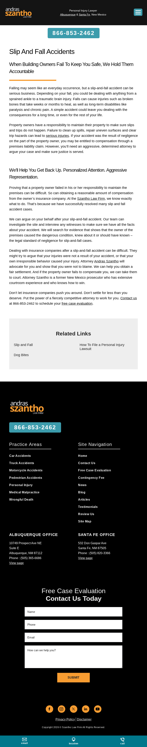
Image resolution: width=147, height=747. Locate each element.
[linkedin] (85, 709)
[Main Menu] (138, 12)
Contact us (128, 298)
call (122, 743)
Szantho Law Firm (91, 199)
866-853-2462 (73, 33)
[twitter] (73, 709)
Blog (81, 492)
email (24, 743)
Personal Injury (21, 485)
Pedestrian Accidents (25, 477)
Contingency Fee (91, 477)
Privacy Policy (65, 719)
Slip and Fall (23, 345)
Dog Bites (21, 355)
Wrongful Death (21, 499)
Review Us (86, 514)
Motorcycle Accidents (25, 470)
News (82, 485)
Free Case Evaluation (94, 470)
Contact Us (86, 463)
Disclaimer (84, 719)
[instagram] (61, 709)
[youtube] (97, 709)
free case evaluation (77, 303)
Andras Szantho (106, 261)
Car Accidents (20, 455)
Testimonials (88, 506)
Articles (84, 499)
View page (16, 563)
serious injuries (57, 136)
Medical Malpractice (24, 492)
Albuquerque (68, 14)
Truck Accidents (21, 463)
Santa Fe (84, 14)
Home (82, 455)
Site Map (84, 521)
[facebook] (49, 709)
